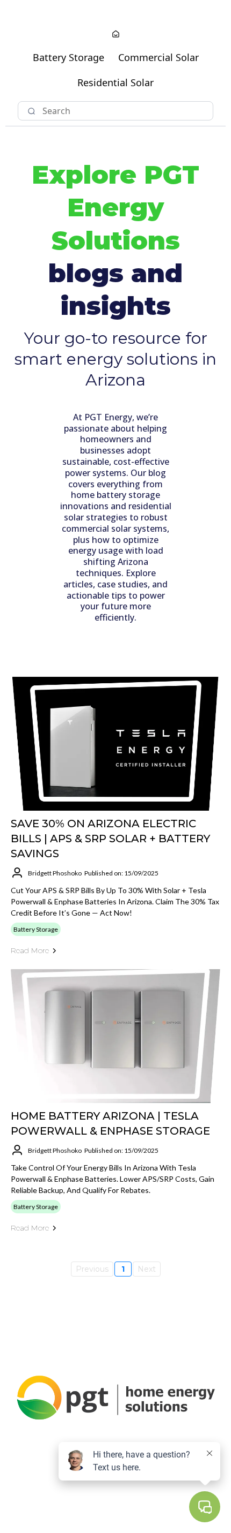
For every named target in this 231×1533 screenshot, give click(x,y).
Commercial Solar (158, 57)
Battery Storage (68, 57)
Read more (30, 950)
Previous (92, 1269)
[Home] (116, 34)
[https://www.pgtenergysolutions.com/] (115, 1396)
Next (147, 1269)
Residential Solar (115, 82)
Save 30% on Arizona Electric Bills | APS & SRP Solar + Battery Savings (110, 838)
